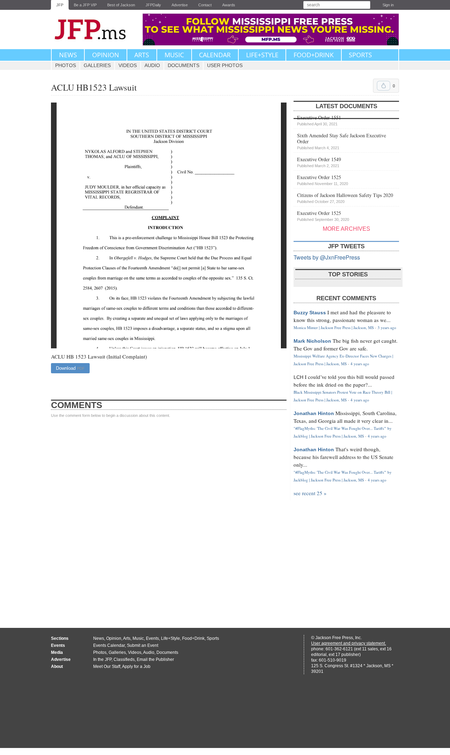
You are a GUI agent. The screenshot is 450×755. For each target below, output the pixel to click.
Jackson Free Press (95, 29)
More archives (346, 229)
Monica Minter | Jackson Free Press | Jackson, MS (334, 327)
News (68, 55)
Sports (360, 55)
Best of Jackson (121, 5)
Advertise (180, 5)
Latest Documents (346, 106)
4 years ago (360, 363)
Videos (127, 65)
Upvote (383, 86)
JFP (59, 5)
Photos (65, 65)
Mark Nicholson (312, 341)
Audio (152, 65)
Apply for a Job (136, 666)
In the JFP (102, 659)
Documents (183, 65)
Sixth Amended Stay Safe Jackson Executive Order (341, 141)
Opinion (105, 55)
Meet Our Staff (106, 666)
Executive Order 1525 (322, 180)
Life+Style (262, 55)
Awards (228, 5)
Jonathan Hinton (314, 413)
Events (152, 638)
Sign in (388, 5)
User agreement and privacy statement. (348, 643)
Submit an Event (142, 645)
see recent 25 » (310, 493)
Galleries (97, 65)
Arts (141, 55)
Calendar (215, 55)
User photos (225, 65)
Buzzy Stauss (310, 312)
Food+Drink (314, 55)
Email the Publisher (155, 659)
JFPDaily (153, 5)
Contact (205, 5)
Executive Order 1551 (319, 120)
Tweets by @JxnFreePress (327, 257)
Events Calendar (109, 645)
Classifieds (124, 659)
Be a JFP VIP (85, 5)
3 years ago (387, 327)
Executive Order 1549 (319, 162)
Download (70, 368)
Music (174, 55)
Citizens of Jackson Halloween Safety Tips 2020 (345, 198)
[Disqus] (169, 516)
